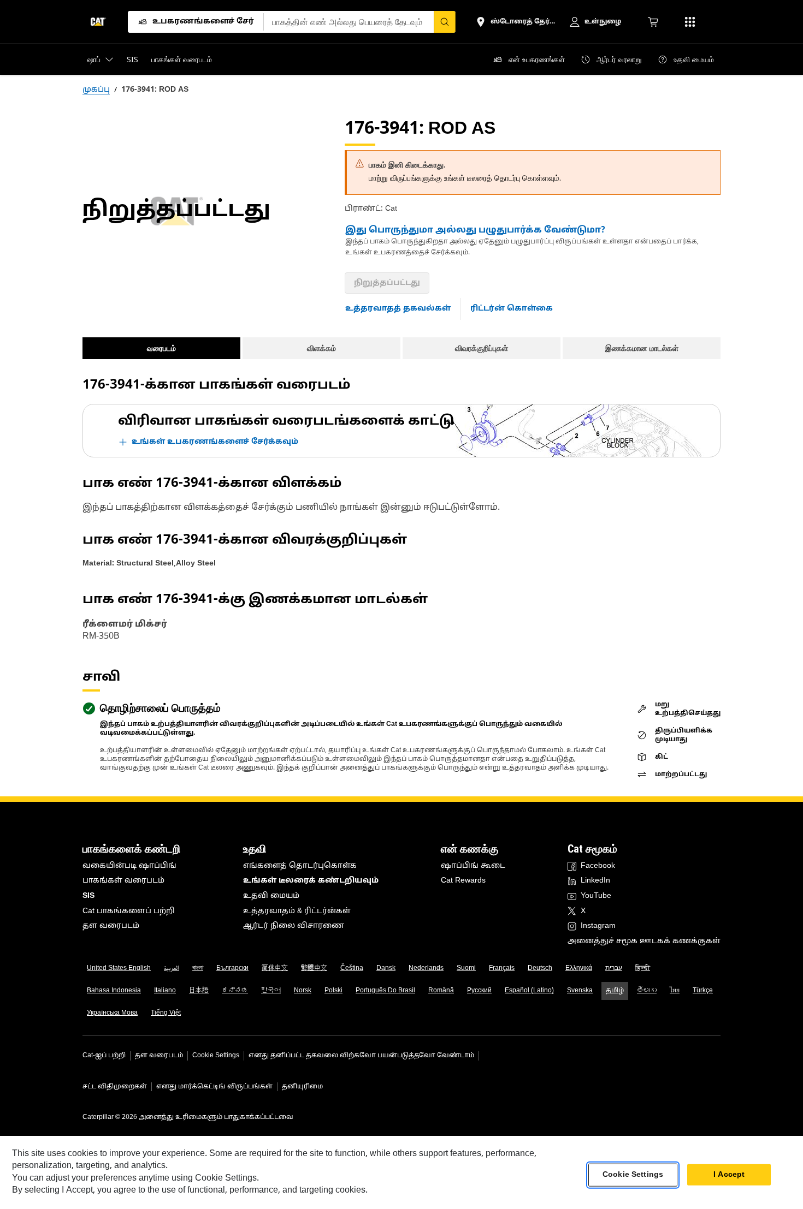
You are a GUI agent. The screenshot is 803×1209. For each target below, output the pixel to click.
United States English (119, 968)
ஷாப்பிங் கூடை (473, 866)
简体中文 (275, 968)
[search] (445, 22)
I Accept (729, 1175)
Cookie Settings (215, 1055)
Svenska (580, 990)
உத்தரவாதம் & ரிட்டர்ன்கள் (297, 911)
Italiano (165, 990)
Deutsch (540, 968)
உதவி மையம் (271, 896)
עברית (613, 968)
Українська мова (112, 1013)
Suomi (466, 968)
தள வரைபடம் (110, 926)
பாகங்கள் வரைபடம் (123, 880)
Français (502, 968)
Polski (333, 990)
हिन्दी (642, 968)
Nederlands (426, 968)
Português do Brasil (385, 990)
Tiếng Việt (166, 1013)
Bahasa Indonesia (114, 990)
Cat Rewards (463, 880)
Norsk (302, 990)
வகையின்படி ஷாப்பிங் (129, 866)
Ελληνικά (578, 968)
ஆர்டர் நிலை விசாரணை (293, 926)
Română (441, 990)
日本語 (199, 990)
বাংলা (197, 968)
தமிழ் (615, 990)
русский (479, 990)
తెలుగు (647, 990)
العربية (171, 968)
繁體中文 (314, 968)
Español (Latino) (529, 990)
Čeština (351, 968)
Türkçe (703, 990)
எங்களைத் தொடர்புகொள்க (300, 866)
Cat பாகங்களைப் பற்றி (128, 911)
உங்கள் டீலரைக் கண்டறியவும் (311, 880)
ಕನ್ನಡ (235, 990)
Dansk (385, 968)
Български (232, 968)
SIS (88, 896)
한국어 (271, 990)
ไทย (675, 990)
